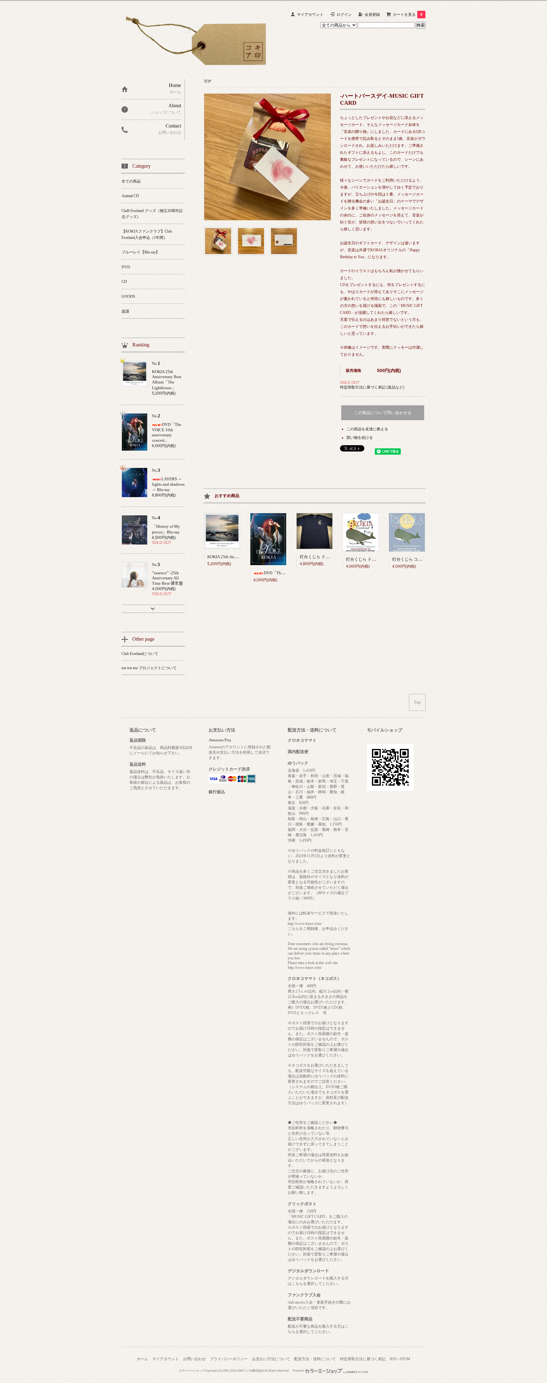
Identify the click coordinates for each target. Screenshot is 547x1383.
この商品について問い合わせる (383, 412)
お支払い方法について (271, 1359)
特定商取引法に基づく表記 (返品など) (372, 387)
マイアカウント (310, 14)
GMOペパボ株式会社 (250, 1370)
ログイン (344, 14)
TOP (207, 81)
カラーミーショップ (191, 1370)
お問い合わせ (194, 1359)
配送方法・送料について (315, 1359)
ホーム (142, 1359)
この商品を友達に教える (367, 429)
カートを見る (407, 14)
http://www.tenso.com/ (305, 923)
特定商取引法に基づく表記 (363, 1359)
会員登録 (372, 14)
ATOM (404, 1359)
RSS (393, 1359)
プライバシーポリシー (229, 1359)
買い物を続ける (359, 437)
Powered (298, 1370)
